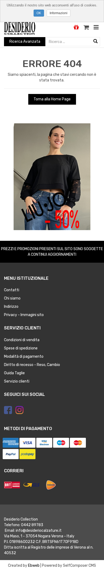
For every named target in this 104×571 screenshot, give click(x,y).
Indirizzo (11, 306)
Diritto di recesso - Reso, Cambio (32, 365)
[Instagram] (19, 410)
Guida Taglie (14, 373)
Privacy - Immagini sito (24, 315)
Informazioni (58, 13)
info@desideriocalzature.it (39, 530)
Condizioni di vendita (21, 340)
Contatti (11, 290)
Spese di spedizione (21, 348)
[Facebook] (8, 410)
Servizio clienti (16, 381)
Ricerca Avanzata (24, 41)
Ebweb (33, 565)
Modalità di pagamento (23, 356)
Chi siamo (12, 298)
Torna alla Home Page (52, 99)
